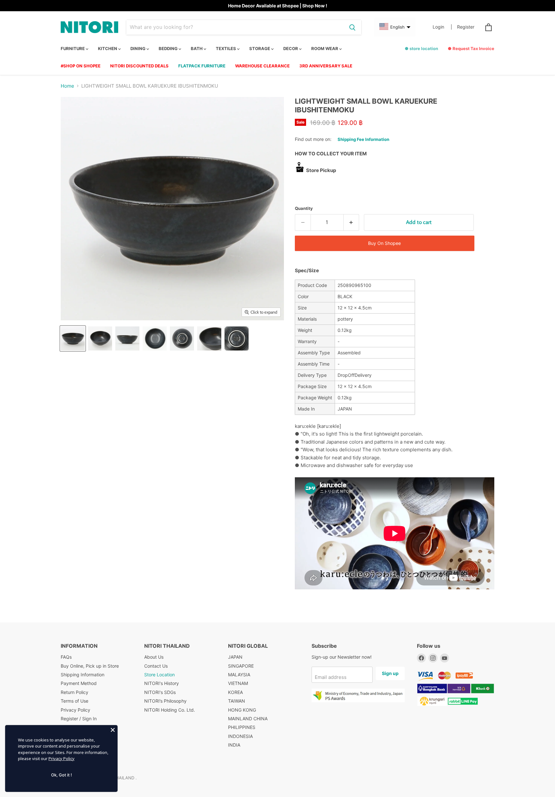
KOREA (235, 692)
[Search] (352, 27)
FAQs (66, 657)
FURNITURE (73, 48)
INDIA (234, 745)
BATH (197, 48)
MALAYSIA (239, 674)
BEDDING (169, 48)
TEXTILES (226, 48)
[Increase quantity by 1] (351, 222)
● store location (421, 48)
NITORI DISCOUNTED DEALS (139, 65)
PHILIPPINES (241, 727)
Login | (442, 27)
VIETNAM (238, 683)
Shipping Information (82, 674)
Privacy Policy (75, 710)
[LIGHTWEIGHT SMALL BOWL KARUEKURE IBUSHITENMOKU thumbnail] (154, 338)
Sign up (390, 673)
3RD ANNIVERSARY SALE (325, 65)
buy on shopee (384, 243)
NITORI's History (161, 683)
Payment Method (79, 683)
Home (67, 86)
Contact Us (156, 666)
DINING (138, 48)
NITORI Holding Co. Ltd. (169, 710)
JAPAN (235, 657)
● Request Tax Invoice (471, 48)
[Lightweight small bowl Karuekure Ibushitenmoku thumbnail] (72, 338)
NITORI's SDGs (160, 692)
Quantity (304, 208)
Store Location (159, 674)
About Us (153, 657)
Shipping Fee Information (363, 139)
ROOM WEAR (325, 48)
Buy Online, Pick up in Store (90, 666)
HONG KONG (242, 710)
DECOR (291, 48)
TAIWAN (236, 701)
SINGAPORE (241, 666)
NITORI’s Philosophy (165, 701)
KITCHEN (108, 48)
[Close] (113, 730)
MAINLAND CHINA (248, 718)
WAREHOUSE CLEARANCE (262, 65)
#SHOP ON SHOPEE (81, 65)
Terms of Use (74, 701)
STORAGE (260, 48)
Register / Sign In (79, 718)
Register (465, 27)
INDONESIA (240, 736)
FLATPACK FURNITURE (201, 65)
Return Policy (74, 692)
